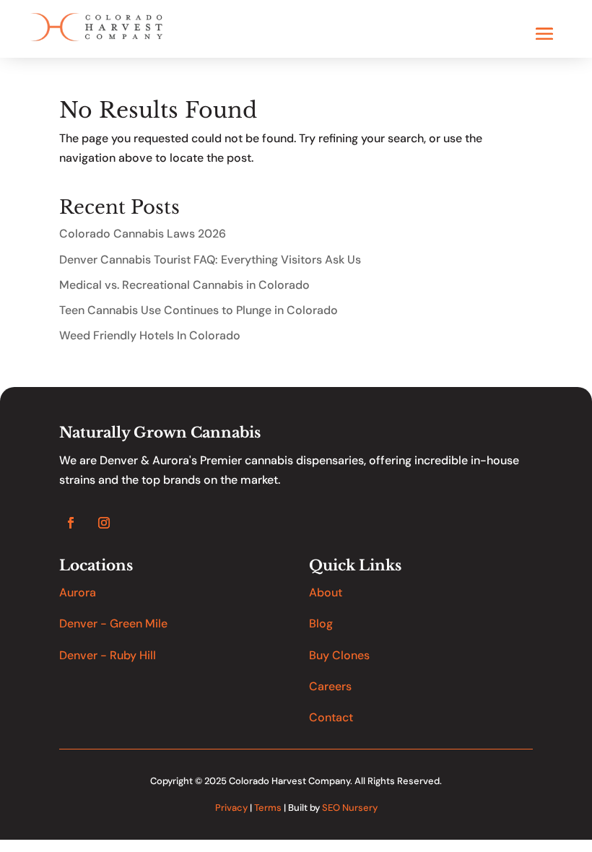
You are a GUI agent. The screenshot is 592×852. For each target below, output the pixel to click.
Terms (268, 807)
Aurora (77, 592)
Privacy (231, 807)
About (325, 592)
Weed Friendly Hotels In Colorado (149, 335)
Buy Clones (339, 655)
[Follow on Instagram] (104, 522)
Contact (331, 717)
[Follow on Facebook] (70, 522)
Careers (330, 686)
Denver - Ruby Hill (107, 655)
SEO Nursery (350, 807)
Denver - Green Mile (113, 623)
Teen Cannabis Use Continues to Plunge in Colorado (198, 310)
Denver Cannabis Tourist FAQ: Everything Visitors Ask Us (210, 259)
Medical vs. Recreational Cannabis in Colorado (184, 284)
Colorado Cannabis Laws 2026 (142, 233)
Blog (321, 623)
